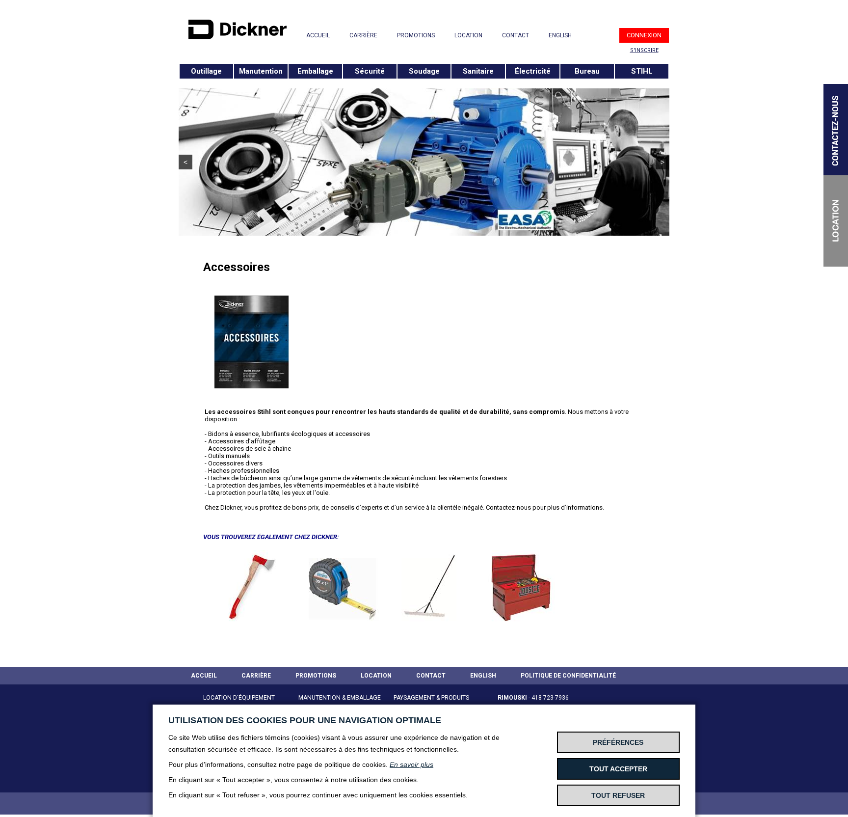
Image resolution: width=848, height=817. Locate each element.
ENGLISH (560, 35)
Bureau (587, 71)
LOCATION (468, 35)
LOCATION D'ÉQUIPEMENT (239, 697)
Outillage (206, 71)
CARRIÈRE (363, 35)
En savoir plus (411, 764)
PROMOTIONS (416, 35)
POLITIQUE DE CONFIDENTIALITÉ (568, 675)
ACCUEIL (318, 35)
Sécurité (370, 71)
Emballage (315, 71)
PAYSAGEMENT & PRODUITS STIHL (431, 703)
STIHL (642, 71)
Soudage (424, 71)
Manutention (261, 71)
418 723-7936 (550, 697)
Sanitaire (478, 71)
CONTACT (515, 35)
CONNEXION (644, 35)
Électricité (533, 71)
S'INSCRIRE (644, 50)
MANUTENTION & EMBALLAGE (339, 697)
